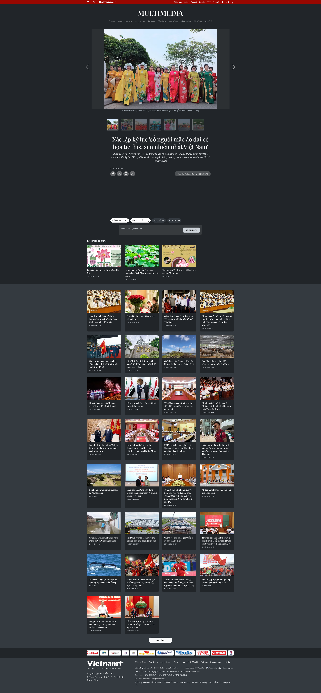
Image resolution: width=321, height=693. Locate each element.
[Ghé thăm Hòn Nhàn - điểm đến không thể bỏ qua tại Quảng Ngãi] (179, 346)
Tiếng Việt (178, 2)
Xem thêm (160, 640)
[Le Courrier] (203, 653)
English (186, 2)
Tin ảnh (112, 21)
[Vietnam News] (185, 653)
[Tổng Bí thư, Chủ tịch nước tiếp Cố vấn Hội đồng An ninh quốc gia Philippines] (104, 430)
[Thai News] (133, 653)
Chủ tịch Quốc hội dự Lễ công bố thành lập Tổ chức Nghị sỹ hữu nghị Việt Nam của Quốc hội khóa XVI (217, 320)
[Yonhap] (165, 653)
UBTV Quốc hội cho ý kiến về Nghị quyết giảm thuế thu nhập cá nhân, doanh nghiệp (178, 448)
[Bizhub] (115, 653)
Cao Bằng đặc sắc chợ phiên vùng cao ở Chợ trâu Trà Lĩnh (215, 362)
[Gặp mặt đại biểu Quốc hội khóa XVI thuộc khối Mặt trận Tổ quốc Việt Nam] (179, 301)
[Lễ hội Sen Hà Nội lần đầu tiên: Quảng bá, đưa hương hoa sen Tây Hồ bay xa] (142, 256)
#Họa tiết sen (159, 220)
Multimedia (160, 13)
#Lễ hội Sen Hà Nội (119, 220)
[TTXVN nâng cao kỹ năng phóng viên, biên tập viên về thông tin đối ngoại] (179, 388)
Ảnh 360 (208, 21)
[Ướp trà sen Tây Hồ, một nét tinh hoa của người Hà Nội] (179, 256)
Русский (216, 2)
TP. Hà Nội (175, 220)
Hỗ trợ (175, 662)
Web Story (198, 21)
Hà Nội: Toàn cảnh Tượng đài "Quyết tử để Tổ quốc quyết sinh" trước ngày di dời (141, 364)
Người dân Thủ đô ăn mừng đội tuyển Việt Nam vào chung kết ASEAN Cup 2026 (141, 582)
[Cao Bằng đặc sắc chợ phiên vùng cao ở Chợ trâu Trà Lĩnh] (217, 346)
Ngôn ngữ (185, 662)
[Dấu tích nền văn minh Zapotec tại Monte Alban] (104, 475)
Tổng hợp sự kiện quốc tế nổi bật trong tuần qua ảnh (141, 404)
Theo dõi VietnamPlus (185, 173)
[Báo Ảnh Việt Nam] (219, 653)
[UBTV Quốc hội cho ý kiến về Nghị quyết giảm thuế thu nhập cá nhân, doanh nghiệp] (179, 430)
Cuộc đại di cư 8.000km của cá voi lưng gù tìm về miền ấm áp (103, 581)
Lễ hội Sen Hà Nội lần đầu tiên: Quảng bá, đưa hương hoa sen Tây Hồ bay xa (141, 273)
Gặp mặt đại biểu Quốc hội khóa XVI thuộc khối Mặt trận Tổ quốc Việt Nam (179, 319)
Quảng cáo (216, 662)
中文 (209, 2)
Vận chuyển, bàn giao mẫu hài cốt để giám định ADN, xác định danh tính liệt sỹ (103, 364)
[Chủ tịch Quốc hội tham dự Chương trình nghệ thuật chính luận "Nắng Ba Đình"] (217, 388)
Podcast (129, 21)
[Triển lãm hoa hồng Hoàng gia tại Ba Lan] (142, 301)
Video (120, 21)
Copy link (132, 173)
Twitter (119, 173)
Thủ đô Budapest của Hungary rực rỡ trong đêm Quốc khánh (102, 404)
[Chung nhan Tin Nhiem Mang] (220, 668)
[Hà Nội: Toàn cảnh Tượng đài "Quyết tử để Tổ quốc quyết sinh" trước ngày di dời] (142, 346)
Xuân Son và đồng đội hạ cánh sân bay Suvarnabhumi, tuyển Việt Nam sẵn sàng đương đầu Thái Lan (215, 449)
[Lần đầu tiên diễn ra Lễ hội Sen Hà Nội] (104, 256)
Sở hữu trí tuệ (140, 662)
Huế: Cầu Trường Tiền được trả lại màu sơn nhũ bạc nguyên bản (141, 539)
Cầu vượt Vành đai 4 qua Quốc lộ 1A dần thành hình (178, 539)
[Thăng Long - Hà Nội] (222, 2)
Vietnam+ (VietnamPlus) (107, 2)
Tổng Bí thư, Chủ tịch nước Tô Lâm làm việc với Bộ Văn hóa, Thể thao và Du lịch (102, 624)
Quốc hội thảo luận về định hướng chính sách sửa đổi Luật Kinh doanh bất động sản (103, 319)
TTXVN (195, 662)
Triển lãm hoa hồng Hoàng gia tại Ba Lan (140, 317)
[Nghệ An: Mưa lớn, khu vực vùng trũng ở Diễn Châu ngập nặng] (104, 523)
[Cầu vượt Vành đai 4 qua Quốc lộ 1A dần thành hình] (179, 523)
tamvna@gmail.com (191, 671)
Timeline (151, 21)
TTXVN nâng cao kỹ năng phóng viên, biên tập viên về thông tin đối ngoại (179, 406)
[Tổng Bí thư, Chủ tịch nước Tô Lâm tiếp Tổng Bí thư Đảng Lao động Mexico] (142, 607)
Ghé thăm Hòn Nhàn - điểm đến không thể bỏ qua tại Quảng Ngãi (179, 362)
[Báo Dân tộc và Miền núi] (90, 653)
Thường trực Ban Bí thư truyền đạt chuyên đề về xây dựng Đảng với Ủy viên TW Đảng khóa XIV (216, 540)
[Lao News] (125, 653)
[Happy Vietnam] (146, 653)
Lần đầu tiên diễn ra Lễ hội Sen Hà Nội (103, 271)
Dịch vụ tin (205, 662)
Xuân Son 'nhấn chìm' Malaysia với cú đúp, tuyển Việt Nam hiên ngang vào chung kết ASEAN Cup (179, 582)
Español (202, 2)
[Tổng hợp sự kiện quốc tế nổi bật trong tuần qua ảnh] (142, 388)
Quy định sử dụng (156, 662)
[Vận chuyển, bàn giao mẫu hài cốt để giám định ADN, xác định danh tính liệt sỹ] (104, 346)
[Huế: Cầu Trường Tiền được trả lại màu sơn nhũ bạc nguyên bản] (142, 523)
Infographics (140, 21)
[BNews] (104, 653)
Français (194, 2)
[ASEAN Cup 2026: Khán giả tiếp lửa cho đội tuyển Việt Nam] (217, 565)
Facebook (113, 173)
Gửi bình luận (191, 230)
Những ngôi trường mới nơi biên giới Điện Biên (216, 491)
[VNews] (231, 653)
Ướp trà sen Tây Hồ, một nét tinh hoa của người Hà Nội (179, 271)
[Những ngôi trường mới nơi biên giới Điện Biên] (217, 475)
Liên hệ (227, 662)
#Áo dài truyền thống (140, 220)
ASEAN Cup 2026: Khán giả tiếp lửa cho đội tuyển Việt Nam (216, 581)
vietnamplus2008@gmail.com (152, 678)
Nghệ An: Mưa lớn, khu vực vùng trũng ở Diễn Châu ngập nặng (103, 539)
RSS (168, 662)
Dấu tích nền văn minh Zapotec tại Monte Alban (103, 491)
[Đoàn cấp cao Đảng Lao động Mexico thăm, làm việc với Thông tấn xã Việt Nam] (142, 475)
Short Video (186, 21)
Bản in (126, 173)
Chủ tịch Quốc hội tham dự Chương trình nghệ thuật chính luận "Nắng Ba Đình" (216, 406)
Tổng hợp (162, 21)
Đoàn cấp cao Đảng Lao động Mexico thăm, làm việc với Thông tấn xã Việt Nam (142, 492)
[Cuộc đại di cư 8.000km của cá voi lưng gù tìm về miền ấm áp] (104, 565)
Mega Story (173, 21)
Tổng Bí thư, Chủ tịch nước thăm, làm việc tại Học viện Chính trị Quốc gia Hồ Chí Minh (141, 448)
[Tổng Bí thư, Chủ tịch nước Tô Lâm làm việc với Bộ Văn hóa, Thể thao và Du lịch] (104, 607)
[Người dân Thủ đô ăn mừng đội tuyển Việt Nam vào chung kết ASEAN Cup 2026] (142, 565)
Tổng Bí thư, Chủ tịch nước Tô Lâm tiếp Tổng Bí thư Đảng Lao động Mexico (141, 624)
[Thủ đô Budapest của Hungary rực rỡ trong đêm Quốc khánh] (104, 388)
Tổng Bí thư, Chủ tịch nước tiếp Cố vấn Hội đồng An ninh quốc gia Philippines (103, 448)
